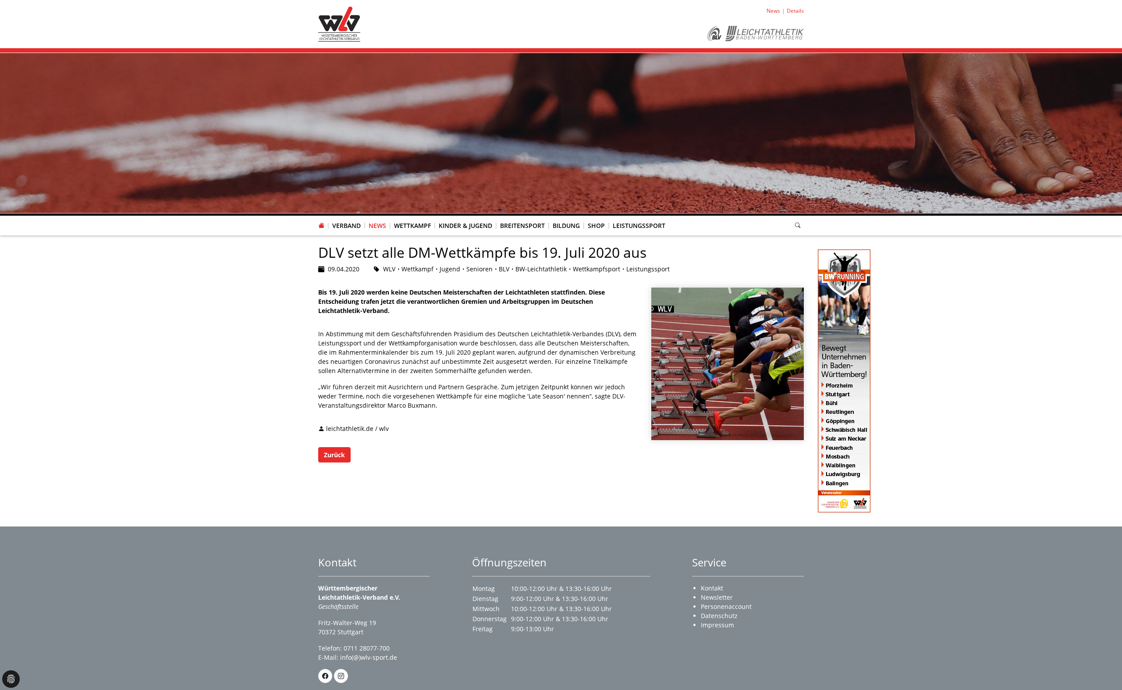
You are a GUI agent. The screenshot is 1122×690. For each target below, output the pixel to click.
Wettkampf (412, 225)
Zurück (334, 455)
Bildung (566, 225)
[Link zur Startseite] (339, 23)
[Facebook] (325, 676)
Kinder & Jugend (465, 225)
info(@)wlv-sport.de (368, 657)
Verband (346, 225)
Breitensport (522, 225)
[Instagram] (341, 676)
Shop (596, 225)
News (377, 225)
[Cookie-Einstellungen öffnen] (11, 679)
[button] (347, 217)
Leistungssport (639, 225)
